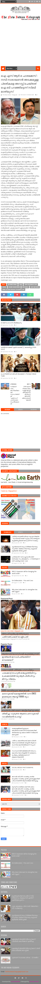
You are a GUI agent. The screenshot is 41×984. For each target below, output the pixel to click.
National (25, 287)
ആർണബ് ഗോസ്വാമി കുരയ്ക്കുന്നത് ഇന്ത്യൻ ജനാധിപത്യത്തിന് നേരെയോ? (20, 656)
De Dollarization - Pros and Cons (22, 580)
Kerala (4, 287)
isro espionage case (31, 284)
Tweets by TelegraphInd (9, 491)
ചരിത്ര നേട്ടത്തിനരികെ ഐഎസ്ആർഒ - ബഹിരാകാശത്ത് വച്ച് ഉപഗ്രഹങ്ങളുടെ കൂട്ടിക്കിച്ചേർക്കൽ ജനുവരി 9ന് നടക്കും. (26, 538)
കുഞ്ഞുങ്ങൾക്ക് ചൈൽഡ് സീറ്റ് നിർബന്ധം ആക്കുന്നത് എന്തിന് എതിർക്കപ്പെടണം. (23, 898)
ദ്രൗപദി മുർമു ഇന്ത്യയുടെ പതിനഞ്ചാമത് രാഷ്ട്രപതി (15, 635)
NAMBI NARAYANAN (14, 287)
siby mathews (35, 287)
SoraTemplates (15, 981)
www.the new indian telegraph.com (13, 289)
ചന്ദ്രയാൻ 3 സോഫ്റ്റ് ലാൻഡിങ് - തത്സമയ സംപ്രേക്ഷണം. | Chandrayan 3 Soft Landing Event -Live (26, 559)
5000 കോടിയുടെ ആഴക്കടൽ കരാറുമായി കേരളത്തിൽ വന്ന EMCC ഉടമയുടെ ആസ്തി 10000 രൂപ (19, 693)
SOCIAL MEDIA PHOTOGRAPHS (22, 767)
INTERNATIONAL (12, 284)
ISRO (20, 284)
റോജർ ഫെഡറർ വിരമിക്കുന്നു (11, 323)
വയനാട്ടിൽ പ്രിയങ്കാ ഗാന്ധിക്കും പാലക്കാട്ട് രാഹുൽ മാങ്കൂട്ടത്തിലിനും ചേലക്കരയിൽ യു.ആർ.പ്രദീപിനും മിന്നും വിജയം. (19, 674)
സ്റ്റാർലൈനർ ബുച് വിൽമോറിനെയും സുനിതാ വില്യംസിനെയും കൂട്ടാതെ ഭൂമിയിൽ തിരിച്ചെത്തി (25, 549)
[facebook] (30, 1)
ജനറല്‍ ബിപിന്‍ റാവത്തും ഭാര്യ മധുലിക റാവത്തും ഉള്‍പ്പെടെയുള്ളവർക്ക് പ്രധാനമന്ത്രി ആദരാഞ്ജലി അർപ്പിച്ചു (26, 779)
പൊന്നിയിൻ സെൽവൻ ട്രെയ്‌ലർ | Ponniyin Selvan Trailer (18, 375)
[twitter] (32, 1)
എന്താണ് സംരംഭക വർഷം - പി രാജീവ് (25, 957)
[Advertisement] (20, 44)
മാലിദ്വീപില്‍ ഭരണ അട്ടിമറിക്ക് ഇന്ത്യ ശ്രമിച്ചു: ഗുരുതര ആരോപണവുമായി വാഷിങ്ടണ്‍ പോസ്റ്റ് (20, 713)
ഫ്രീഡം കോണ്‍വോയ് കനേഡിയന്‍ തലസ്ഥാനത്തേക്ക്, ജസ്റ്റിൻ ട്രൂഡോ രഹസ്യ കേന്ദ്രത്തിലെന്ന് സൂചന (24, 743)
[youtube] (37, 1)
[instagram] (35, 1)
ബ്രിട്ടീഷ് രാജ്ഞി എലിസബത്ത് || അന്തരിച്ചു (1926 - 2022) (19, 348)
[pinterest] (39, 1)
